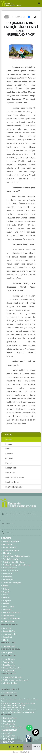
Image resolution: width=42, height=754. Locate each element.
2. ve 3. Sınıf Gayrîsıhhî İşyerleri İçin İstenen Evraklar (18, 712)
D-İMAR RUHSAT (9, 736)
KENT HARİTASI (8, 739)
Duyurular (9, 444)
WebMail (37, 747)
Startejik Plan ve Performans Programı (16, 556)
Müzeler (6, 640)
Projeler (8, 463)
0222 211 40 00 (10, 523)
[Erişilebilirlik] (35, 732)
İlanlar (7, 449)
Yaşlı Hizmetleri (8, 662)
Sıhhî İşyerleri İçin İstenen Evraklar (13, 708)
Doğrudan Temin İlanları (14, 477)
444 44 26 (9, 532)
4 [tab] (27, 60)
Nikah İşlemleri (8, 653)
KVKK (28, 747)
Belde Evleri (7, 628)
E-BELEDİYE (7, 733)
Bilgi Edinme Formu (9, 718)
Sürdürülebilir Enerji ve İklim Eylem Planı (16, 565)
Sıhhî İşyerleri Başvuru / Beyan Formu (14, 705)
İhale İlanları (10, 473)
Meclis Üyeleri (8, 544)
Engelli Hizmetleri (9, 665)
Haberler (8, 439)
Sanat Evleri (7, 637)
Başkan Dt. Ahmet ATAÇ (11, 541)
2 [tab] (19, 60)
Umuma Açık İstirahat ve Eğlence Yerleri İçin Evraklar (19, 703)
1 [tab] (15, 60)
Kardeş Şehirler (11, 468)
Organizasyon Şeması (11, 550)
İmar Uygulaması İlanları (11, 618)
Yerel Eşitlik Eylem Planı (11, 559)
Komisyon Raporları (10, 568)
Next (19, 51)
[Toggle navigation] (39, 3)
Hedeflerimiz (7, 577)
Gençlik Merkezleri (9, 634)
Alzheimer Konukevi (10, 683)
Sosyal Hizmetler (9, 671)
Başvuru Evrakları (9, 721)
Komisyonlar (7, 574)
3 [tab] (23, 60)
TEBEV (16, 680)
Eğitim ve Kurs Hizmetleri (11, 668)
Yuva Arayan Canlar (10, 693)
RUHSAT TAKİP (8, 742)
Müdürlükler (7, 553)
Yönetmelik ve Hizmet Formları (13, 727)
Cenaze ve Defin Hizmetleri (12, 677)
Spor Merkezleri (9, 646)
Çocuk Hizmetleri (9, 659)
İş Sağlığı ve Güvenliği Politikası (14, 562)
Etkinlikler (9, 453)
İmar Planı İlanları (12, 482)
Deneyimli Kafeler (9, 631)
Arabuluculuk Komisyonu (12, 583)
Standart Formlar (9, 724)
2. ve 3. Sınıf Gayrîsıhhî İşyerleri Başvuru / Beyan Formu (20, 710)
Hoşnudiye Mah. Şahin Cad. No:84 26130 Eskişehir (20, 514)
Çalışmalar (9, 458)
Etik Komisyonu (8, 580)
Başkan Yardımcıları (10, 547)
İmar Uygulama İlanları (14, 487)
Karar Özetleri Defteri (10, 571)
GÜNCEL (8, 435)
